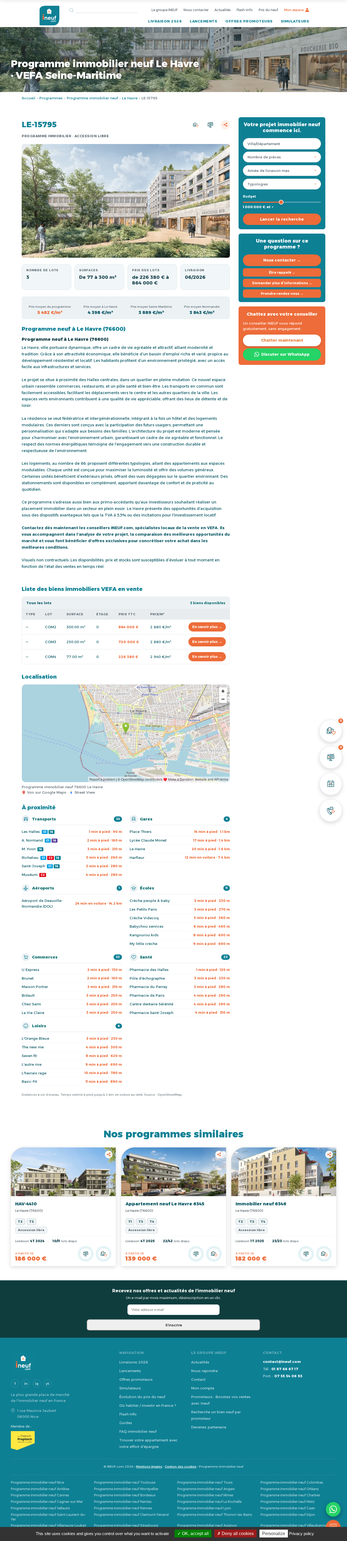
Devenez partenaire (208, 1427)
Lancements (203, 21)
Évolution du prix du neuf (142, 1397)
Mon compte (202, 1388)
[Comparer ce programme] (86, 1254)
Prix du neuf (268, 10)
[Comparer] (210, 125)
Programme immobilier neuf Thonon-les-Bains (214, 1515)
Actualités (222, 10)
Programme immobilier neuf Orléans (290, 1489)
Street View (85, 792)
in (26, 1384)
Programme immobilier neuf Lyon (204, 1508)
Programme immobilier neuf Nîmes (205, 1495)
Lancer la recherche (282, 219)
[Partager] (225, 124)
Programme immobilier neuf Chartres (290, 1495)
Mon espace (294, 10)
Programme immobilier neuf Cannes (40, 1495)
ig (36, 1384)
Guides (125, 1423)
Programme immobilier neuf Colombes (292, 1482)
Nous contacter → (282, 260)
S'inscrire (173, 1325)
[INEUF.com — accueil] (49, 15)
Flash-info (245, 10)
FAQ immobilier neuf (137, 1431)
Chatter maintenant (282, 340)
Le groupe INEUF (165, 10)
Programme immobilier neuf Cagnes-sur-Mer (47, 1502)
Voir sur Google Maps (46, 792)
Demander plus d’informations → (282, 283)
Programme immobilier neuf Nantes (123, 1502)
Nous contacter (196, 10)
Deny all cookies (237, 1533)
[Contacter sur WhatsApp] (333, 1509)
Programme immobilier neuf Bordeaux (125, 1495)
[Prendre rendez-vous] (330, 784)
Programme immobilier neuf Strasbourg (126, 1525)
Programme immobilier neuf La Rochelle (209, 1502)
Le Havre (129, 98)
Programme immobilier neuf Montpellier (126, 1489)
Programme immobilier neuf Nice (37, 1482)
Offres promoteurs (249, 21)
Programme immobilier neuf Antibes (40, 1489)
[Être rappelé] (330, 810)
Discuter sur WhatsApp (285, 354)
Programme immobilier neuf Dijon (288, 1515)
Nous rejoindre (204, 1371)
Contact (198, 1379)
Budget (249, 196)
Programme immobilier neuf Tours (205, 1482)
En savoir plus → (207, 627)
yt (47, 1384)
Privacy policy (301, 1533)
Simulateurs (295, 21)
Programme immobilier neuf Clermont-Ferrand (131, 1515)
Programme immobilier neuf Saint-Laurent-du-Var (48, 1517)
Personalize (273, 1533)
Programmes (51, 98)
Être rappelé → (282, 272)
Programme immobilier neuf (92, 98)
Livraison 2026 (165, 21)
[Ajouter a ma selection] (103, 1254)
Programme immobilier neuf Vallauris (40, 1508)
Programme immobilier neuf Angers (206, 1489)
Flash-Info (128, 1414)
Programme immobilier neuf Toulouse (124, 1482)
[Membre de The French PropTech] (59, 1440)
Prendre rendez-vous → (282, 294)
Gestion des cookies (180, 1466)
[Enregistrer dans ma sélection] (195, 124)
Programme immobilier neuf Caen (288, 1508)
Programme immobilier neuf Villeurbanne (294, 1525)
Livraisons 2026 (133, 1362)
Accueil (28, 98)
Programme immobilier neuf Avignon (207, 1525)
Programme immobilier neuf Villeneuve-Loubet (48, 1525)
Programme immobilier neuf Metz (288, 1502)
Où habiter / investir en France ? (147, 1405)
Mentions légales (149, 1466)
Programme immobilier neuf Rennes (123, 1508)
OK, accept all (195, 1533)
